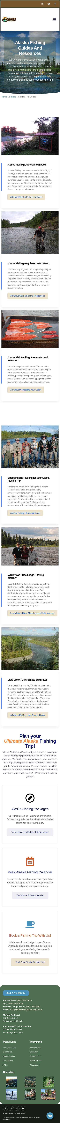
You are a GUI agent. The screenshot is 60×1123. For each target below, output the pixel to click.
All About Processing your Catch (25, 389)
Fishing (12, 97)
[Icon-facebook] (5, 1108)
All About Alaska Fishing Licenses (26, 197)
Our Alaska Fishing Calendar (30, 895)
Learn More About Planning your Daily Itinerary (32, 613)
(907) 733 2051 (33, 1006)
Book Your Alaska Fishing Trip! (30, 962)
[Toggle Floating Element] (49, 1115)
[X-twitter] (11, 1108)
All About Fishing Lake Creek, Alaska (27, 715)
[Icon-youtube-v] (23, 1108)
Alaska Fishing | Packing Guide (25, 513)
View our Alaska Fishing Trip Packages (30, 832)
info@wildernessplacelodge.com (26, 1009)
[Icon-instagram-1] (17, 1108)
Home (4, 97)
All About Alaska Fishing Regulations (27, 295)
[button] (54, 19)
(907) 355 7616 (24, 1000)
